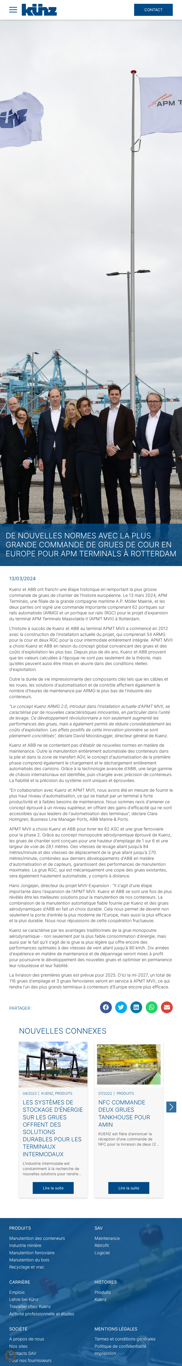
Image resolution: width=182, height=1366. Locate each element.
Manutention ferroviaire (32, 1252)
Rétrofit (102, 1245)
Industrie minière (25, 1245)
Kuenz (47, 1093)
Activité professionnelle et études (41, 1313)
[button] (10, 1355)
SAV (99, 1228)
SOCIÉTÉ (18, 1328)
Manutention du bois (29, 1259)
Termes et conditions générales (125, 1338)
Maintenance (107, 1238)
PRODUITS (20, 1228)
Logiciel (102, 1252)
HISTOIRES (106, 1282)
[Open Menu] (13, 9)
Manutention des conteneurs (37, 1238)
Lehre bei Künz (23, 1299)
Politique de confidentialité (120, 1346)
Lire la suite (53, 1188)
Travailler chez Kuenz (30, 1306)
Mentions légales (116, 1328)
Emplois (17, 1292)
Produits (63, 1093)
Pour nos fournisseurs (30, 1360)
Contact (153, 9)
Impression (105, 1353)
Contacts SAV (22, 1353)
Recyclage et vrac (26, 1266)
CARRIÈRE (19, 1282)
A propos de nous (26, 1338)
